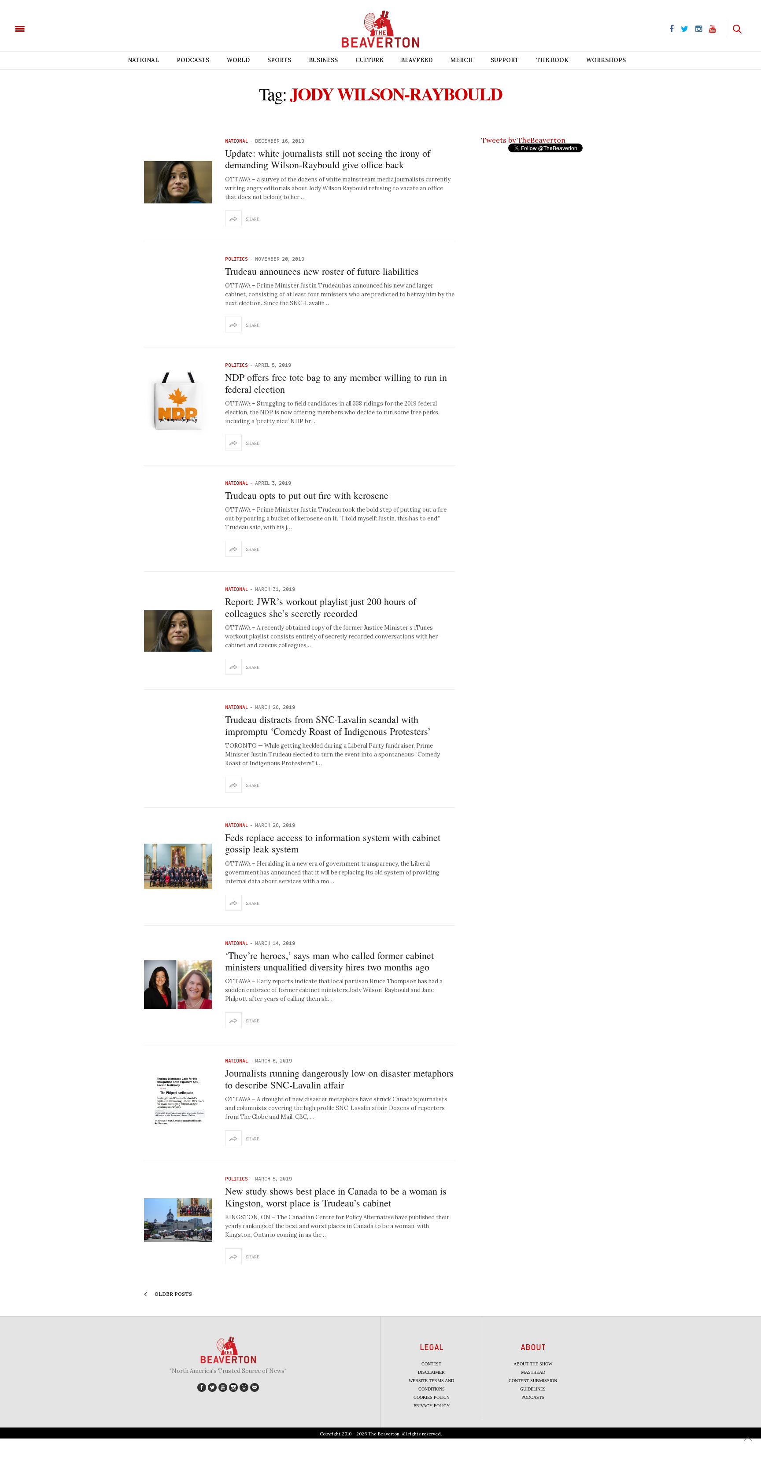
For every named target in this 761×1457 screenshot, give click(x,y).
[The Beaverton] (49, 28)
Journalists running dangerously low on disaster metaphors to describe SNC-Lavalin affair (339, 1078)
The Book (552, 60)
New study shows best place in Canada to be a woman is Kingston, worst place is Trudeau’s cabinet (336, 1196)
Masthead (533, 1372)
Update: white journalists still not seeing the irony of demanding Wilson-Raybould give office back (327, 159)
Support (505, 60)
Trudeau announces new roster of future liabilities (322, 271)
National (143, 60)
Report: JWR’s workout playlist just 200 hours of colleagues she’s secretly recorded (320, 607)
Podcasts (193, 60)
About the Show (532, 1363)
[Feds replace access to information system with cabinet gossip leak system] (178, 866)
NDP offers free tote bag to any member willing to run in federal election (336, 383)
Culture (369, 60)
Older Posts (172, 1294)
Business (323, 60)
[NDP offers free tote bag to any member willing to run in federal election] (178, 406)
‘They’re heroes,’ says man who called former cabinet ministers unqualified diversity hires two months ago (329, 961)
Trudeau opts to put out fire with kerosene (306, 495)
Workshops (606, 60)
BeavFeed (416, 60)
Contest (431, 1363)
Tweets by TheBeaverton (523, 140)
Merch (461, 60)
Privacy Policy (432, 1405)
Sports (279, 60)
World (238, 60)
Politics (236, 259)
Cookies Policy (432, 1397)
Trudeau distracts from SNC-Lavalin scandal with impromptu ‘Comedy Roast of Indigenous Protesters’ (328, 725)
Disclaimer (431, 1372)
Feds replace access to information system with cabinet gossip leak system (332, 843)
